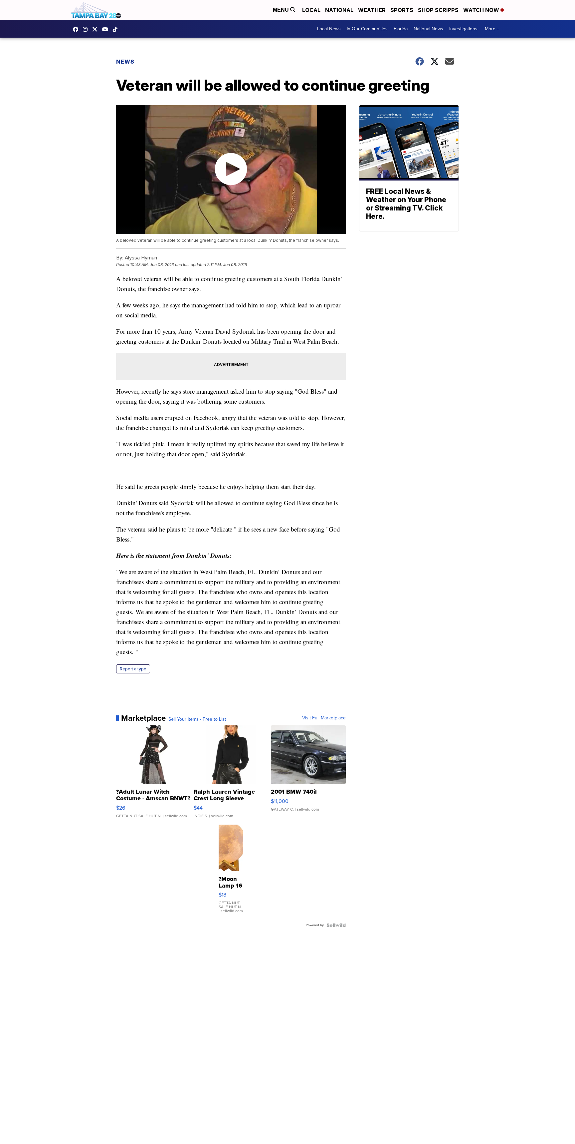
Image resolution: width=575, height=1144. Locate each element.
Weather (372, 10)
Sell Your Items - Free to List (197, 719)
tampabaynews (77, 29)
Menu (281, 10)
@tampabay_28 (117, 29)
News (125, 61)
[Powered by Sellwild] (336, 925)
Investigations (463, 28)
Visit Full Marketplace (324, 718)
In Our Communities (367, 28)
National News (428, 28)
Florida (401, 28)
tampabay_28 (87, 29)
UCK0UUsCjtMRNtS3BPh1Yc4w (106, 29)
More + (492, 28)
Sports (401, 10)
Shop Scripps (438, 10)
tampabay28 (96, 29)
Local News (329, 28)
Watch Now (481, 10)
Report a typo (133, 668)
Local (311, 10)
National (339, 10)
